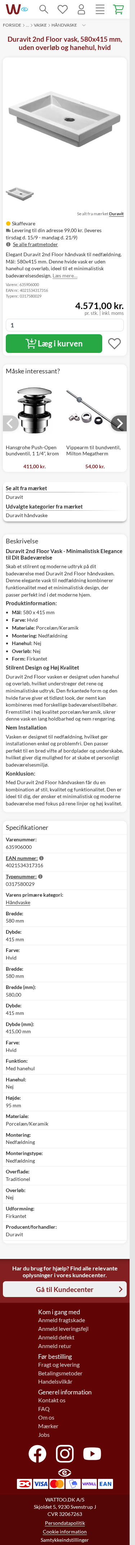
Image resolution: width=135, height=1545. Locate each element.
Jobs (44, 1434)
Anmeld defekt (56, 1337)
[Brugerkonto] (81, 9)
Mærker (48, 1426)
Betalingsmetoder (60, 1373)
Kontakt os (52, 1400)
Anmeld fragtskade (61, 1320)
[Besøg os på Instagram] (65, 1453)
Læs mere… (65, 275)
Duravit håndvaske (27, 515)
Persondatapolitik (65, 1523)
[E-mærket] (24, 9)
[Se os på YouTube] (92, 1453)
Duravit (116, 213)
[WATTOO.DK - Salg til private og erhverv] (13, 9)
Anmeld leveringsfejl (63, 1328)
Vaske (40, 25)
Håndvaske (64, 25)
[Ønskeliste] (63, 9)
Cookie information (65, 1531)
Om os (46, 1417)
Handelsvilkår (55, 1381)
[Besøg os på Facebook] (37, 1453)
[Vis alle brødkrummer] (84, 25)
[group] (65, 234)
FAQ (44, 1409)
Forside (12, 25)
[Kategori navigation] (100, 9)
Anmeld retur (54, 1346)
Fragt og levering (59, 1364)
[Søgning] (44, 9)
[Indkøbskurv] (119, 9)
